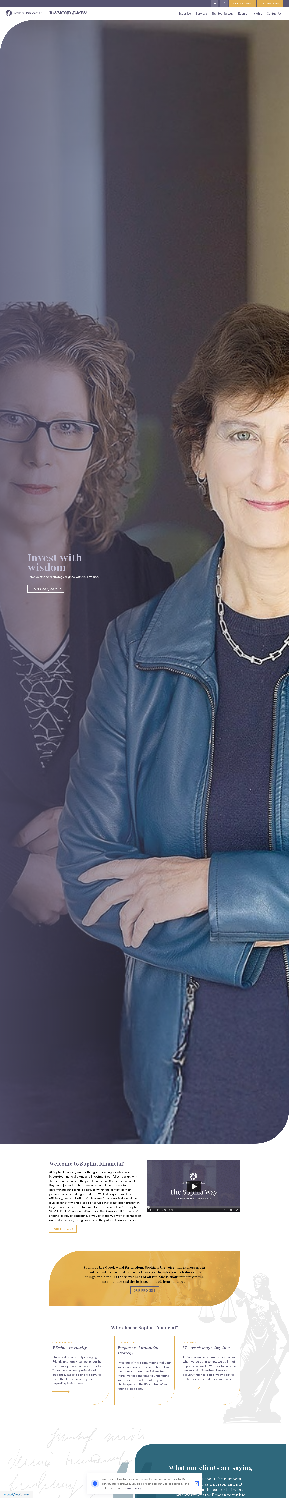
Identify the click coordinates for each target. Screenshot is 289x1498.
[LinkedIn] (214, 3)
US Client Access (270, 3)
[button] (184, 13)
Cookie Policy (132, 1488)
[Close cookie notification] (196, 1483)
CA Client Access (242, 3)
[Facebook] (224, 3)
